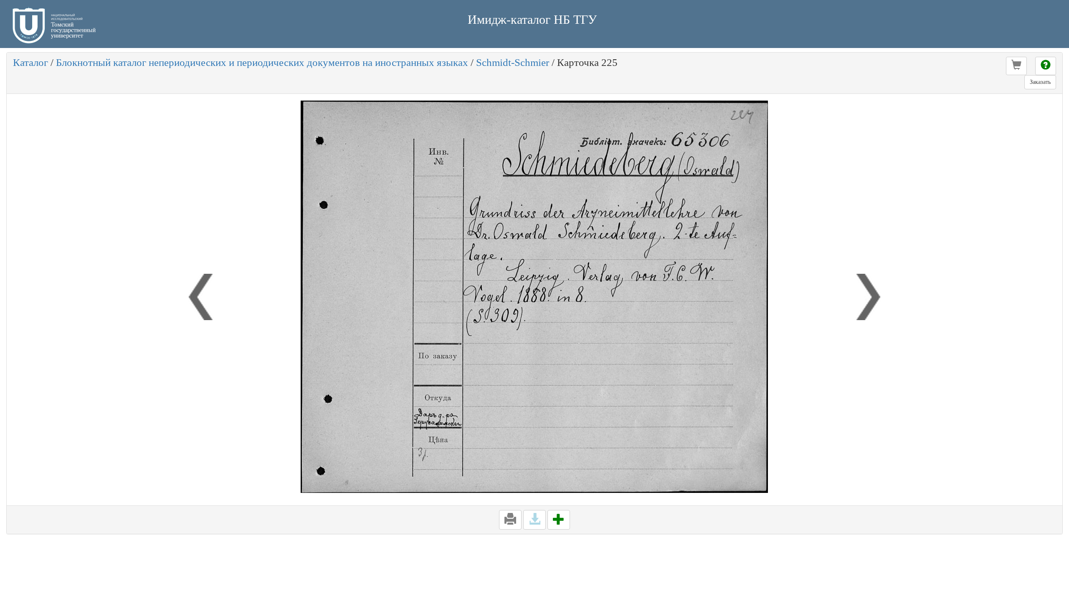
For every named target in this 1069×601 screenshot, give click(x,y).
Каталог (30, 62)
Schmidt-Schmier (512, 62)
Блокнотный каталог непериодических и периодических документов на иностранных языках (262, 62)
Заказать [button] (1040, 82)
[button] (1016, 66)
